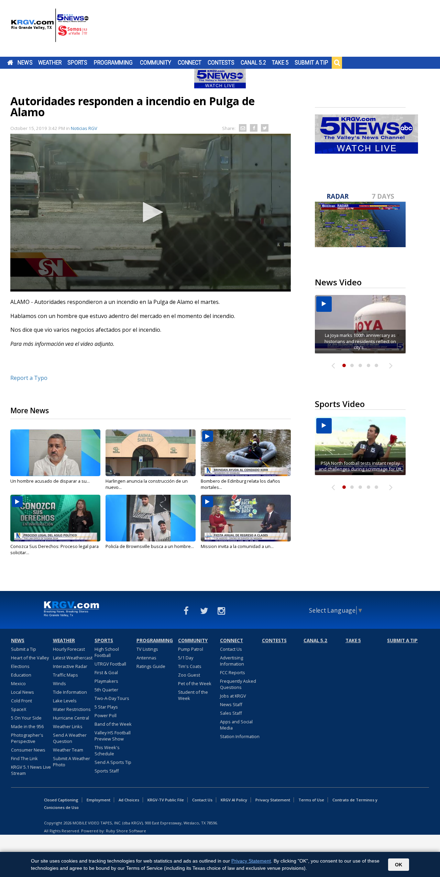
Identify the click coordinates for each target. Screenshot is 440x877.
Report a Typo (28, 378)
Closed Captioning (61, 799)
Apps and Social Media (236, 725)
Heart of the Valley (30, 658)
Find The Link (24, 758)
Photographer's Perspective (27, 738)
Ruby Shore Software (126, 830)
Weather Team (68, 750)
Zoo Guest (189, 675)
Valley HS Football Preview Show (113, 736)
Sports (77, 62)
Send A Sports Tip (113, 762)
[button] (150, 212)
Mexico (18, 683)
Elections (20, 666)
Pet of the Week (194, 683)
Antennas (146, 658)
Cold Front (21, 701)
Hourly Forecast (69, 649)
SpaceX (18, 709)
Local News (22, 692)
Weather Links (67, 726)
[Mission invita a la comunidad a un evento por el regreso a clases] (246, 518)
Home (10, 62)
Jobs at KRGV (233, 696)
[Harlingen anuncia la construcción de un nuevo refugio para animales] (151, 452)
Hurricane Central (71, 718)
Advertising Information (232, 661)
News (25, 62)
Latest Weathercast (72, 658)
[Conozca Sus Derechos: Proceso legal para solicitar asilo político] (55, 518)
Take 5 (280, 62)
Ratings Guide (150, 666)
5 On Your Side (26, 718)
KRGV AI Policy (234, 799)
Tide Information (70, 692)
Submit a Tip (311, 62)
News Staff (231, 704)
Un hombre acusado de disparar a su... (50, 481)
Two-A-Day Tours (112, 698)
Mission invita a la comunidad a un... (237, 546)
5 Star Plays (106, 707)
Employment (98, 799)
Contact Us (231, 649)
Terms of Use (311, 799)
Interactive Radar (70, 666)
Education (21, 675)
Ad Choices (129, 799)
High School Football (107, 652)
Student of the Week (193, 695)
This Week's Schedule (107, 750)
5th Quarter (106, 690)
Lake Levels (65, 701)
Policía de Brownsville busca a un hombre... (150, 546)
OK (398, 864)
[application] (150, 213)
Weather (50, 62)
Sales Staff (231, 713)
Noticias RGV (84, 128)
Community (155, 62)
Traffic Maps (65, 675)
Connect (189, 62)
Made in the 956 (27, 726)
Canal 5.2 (253, 62)
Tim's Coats (189, 666)
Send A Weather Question (70, 738)
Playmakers (106, 681)
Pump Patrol (190, 649)
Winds (59, 683)
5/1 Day (185, 658)
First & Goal (106, 672)
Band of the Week (113, 724)
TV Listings (147, 649)
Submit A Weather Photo (71, 761)
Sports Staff (107, 771)
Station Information (240, 736)
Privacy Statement (272, 799)
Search (337, 62)
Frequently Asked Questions (238, 684)
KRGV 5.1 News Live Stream (31, 770)
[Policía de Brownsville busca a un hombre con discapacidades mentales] (151, 518)
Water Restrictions (72, 709)
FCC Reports (232, 672)
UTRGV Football (110, 664)
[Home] (50, 29)
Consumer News (28, 750)
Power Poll (106, 715)
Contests (221, 62)
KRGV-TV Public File (165, 799)
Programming (113, 62)
